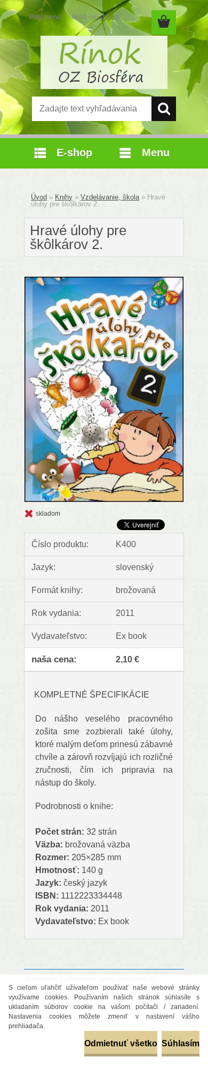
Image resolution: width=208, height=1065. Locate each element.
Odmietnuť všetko (120, 1043)
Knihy (64, 197)
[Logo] (103, 62)
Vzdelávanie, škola (110, 197)
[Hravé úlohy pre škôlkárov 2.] (104, 280)
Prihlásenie (45, 17)
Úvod (39, 197)
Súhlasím (180, 1043)
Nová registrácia (95, 17)
